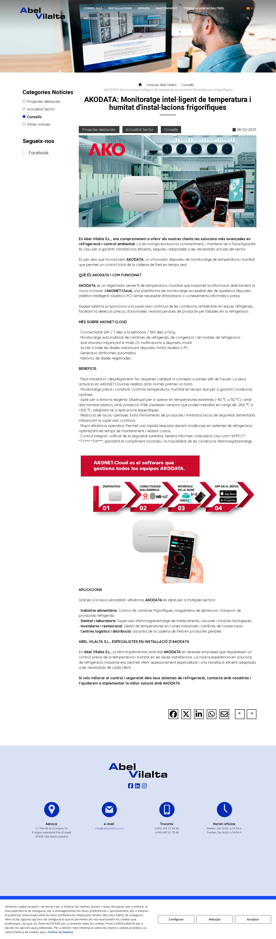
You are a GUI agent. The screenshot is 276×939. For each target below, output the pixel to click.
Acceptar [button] (253, 919)
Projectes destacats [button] (43, 101)
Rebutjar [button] (215, 919)
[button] (42, 13)
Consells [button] (34, 117)
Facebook (39, 153)
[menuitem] (93, 8)
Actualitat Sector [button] (41, 109)
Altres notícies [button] (38, 124)
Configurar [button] (176, 919)
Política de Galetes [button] (60, 932)
